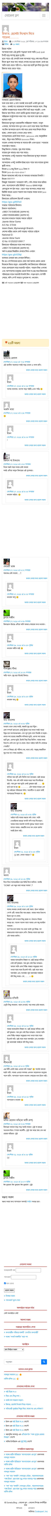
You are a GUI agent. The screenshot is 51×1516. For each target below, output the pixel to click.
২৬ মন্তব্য (16, 44)
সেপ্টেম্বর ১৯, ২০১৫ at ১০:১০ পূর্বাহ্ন (20, 1026)
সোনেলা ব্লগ (12, 15)
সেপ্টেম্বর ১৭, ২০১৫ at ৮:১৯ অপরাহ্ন (17, 413)
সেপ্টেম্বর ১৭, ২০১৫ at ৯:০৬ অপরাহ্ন (20, 437)
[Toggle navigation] (44, 15)
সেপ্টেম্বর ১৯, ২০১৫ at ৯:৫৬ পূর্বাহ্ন (20, 645)
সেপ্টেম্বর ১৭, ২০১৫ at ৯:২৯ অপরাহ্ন (17, 621)
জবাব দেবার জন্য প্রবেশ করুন (36, 370)
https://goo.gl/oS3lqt (12, 254)
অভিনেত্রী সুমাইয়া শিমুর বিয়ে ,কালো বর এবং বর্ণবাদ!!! (24, 1409)
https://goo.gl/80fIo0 (11, 202)
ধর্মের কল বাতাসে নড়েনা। (15, 1400)
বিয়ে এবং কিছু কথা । (13, 1396)
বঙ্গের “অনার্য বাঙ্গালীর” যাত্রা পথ (17, 1337)
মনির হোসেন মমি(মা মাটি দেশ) (18, 1120)
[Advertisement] (25, 310)
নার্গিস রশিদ (8, 1464)
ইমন (5, 41)
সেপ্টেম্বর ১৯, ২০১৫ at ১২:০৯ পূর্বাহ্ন (17, 879)
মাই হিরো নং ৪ (11, 1392)
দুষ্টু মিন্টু (23, 1441)
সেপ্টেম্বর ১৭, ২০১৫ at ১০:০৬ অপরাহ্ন (17, 672)
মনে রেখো (10, 1283)
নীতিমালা (19, 1508)
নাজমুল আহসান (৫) (11, 1374)
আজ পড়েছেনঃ (27, 283)
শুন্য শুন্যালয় (9, 719)
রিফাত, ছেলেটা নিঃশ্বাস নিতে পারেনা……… (18, 35)
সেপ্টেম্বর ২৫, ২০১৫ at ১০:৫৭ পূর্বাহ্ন (17, 1182)
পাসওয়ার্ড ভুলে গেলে (13, 1300)
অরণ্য (6, 875)
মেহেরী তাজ (9, 566)
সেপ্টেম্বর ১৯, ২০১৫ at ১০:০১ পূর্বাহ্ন (20, 774)
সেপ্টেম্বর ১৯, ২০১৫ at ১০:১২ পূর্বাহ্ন (24, 957)
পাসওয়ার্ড (7, 1277)
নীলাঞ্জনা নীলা (10, 668)
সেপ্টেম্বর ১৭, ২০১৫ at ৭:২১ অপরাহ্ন (17, 362)
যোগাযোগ (31, 1508)
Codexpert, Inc (41, 1511)
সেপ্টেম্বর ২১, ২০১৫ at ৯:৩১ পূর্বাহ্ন (23, 814)
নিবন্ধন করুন (10, 1296)
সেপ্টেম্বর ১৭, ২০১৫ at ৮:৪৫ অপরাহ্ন (17, 464)
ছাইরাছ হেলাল (10, 358)
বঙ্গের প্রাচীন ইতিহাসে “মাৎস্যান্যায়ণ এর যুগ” (21, 1454)
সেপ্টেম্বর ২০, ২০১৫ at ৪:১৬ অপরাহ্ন (17, 1124)
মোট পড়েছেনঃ (8, 283)
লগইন (29, 1201)
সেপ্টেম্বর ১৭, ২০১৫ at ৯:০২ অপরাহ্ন (17, 570)
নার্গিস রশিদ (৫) (10, 1379)
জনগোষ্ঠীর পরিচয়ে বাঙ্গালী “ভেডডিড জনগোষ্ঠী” (22, 1332)
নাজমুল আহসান (9, 1457)
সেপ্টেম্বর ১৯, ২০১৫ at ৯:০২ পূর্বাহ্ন (16, 1066)
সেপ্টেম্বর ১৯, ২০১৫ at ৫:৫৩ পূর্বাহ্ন (20, 906)
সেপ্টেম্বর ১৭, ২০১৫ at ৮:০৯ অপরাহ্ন (20, 386)
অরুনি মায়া (9, 409)
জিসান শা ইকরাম (12, 460)
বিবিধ (6, 44)
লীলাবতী (8, 1062)
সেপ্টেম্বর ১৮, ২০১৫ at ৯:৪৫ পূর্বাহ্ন (16, 723)
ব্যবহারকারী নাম (9, 1270)
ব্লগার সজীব (9, 617)
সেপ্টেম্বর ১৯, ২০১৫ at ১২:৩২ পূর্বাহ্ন (17, 1002)
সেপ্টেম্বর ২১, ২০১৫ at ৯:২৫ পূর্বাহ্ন (20, 1154)
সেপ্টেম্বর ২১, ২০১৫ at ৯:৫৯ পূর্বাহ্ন (27, 852)
